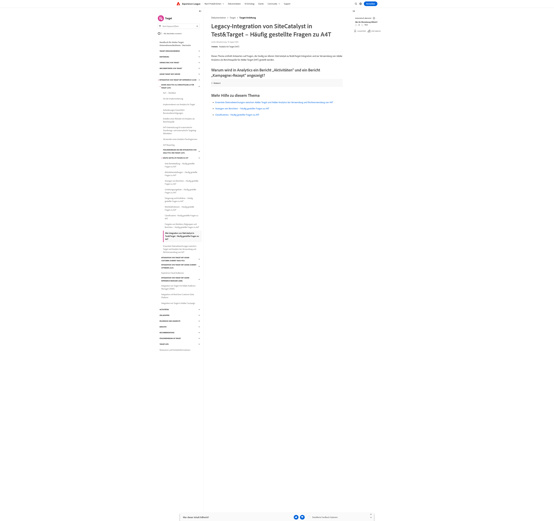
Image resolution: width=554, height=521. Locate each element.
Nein (366, 25)
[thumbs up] (296, 517)
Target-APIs (164, 344)
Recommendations (167, 333)
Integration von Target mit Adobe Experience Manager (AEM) (175, 279)
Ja (359, 25)
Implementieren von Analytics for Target (179, 104)
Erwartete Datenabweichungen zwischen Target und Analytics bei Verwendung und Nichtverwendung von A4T (179, 249)
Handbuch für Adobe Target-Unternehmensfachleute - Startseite (175, 44)
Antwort (217, 83)
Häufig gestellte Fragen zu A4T (175, 158)
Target (233, 17)
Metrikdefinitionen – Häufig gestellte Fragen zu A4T (179, 208)
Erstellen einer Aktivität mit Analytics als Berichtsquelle (179, 120)
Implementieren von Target (171, 68)
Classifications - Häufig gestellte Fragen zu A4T (237, 114)
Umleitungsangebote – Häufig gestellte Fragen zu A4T (180, 191)
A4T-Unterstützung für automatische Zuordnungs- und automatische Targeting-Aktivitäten (179, 130)
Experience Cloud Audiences (172, 273)
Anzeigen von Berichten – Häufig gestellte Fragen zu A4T (242, 108)
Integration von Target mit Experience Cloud (177, 80)
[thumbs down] (302, 517)
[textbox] (179, 26)
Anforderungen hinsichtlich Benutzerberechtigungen (174, 111)
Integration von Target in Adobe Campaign (178, 303)
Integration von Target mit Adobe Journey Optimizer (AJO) (178, 266)
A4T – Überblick (169, 93)
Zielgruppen (164, 315)
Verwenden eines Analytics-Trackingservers (180, 139)
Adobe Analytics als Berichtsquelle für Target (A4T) (177, 86)
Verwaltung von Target (169, 63)
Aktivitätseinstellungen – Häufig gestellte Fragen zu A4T (181, 174)
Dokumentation (218, 17)
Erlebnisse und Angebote (170, 321)
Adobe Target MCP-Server (170, 74)
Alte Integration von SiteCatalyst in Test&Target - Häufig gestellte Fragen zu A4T (182, 236)
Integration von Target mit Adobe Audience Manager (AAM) (178, 287)
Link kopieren (376, 31)
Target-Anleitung (247, 17)
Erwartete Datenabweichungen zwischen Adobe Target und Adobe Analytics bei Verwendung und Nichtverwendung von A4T (274, 102)
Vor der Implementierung (173, 98)
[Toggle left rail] (200, 11)
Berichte (163, 327)
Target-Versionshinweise (170, 51)
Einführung (164, 57)
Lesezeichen (361, 31)
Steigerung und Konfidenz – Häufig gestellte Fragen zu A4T (179, 200)
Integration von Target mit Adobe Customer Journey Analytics (175, 259)
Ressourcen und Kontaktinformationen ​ (175, 350)
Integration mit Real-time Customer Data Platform (177, 296)
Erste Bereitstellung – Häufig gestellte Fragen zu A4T (180, 165)
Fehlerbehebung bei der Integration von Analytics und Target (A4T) (179, 151)
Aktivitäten (164, 310)
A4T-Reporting (169, 145)
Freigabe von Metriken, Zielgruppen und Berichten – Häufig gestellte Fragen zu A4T (182, 225)
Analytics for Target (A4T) (229, 46)
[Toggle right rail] (354, 11)
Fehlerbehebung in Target (170, 338)
